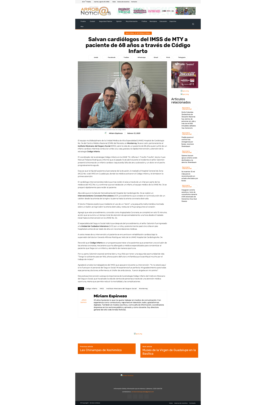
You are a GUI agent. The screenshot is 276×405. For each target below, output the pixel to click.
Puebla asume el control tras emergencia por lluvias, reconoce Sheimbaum (188, 141)
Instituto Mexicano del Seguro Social (121, 289)
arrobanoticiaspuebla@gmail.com (142, 392)
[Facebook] (186, 1)
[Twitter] (191, 1)
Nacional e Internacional (138, 33)
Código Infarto (91, 289)
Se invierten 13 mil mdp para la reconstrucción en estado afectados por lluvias (190, 176)
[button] (193, 24)
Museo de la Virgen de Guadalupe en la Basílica (169, 352)
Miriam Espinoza (115, 133)
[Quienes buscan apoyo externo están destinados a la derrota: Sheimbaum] (175, 155)
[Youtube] (194, 1)
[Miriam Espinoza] (107, 133)
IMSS (102, 289)
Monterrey (143, 289)
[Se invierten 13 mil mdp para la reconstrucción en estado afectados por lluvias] (175, 171)
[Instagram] (189, 1)
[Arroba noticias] (95, 11)
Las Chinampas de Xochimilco (101, 350)
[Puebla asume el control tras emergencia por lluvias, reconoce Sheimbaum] (175, 137)
